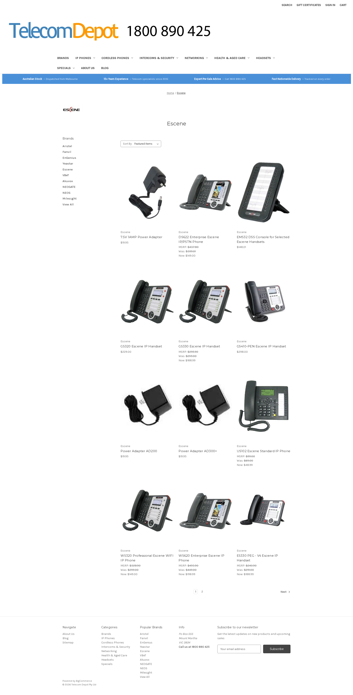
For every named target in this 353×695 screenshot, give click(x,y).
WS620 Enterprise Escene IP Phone (201, 558)
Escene (68, 169)
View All (68, 204)
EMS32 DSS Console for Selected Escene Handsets (263, 239)
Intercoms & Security (157, 58)
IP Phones (83, 58)
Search (287, 5)
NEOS (66, 193)
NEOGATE (69, 187)
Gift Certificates (309, 5)
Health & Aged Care (230, 58)
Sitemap (68, 642)
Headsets (263, 58)
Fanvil (67, 152)
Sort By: (127, 143)
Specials (64, 68)
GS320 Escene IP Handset (141, 346)
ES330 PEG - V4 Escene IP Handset (257, 558)
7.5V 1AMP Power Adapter (141, 237)
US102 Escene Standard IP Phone (263, 451)
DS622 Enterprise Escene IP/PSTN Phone (199, 239)
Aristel (67, 146)
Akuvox (68, 181)
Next (283, 592)
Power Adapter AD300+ (198, 451)
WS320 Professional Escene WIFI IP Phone (147, 558)
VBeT (66, 175)
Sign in (330, 5)
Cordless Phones (115, 58)
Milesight (70, 198)
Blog (104, 68)
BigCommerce (84, 680)
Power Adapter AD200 (139, 451)
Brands (63, 58)
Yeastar (68, 163)
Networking (194, 58)
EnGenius (69, 158)
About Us (88, 68)
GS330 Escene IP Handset (199, 346)
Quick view (146, 185)
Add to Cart (147, 199)
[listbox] (147, 144)
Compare (146, 192)
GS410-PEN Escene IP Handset (261, 346)
